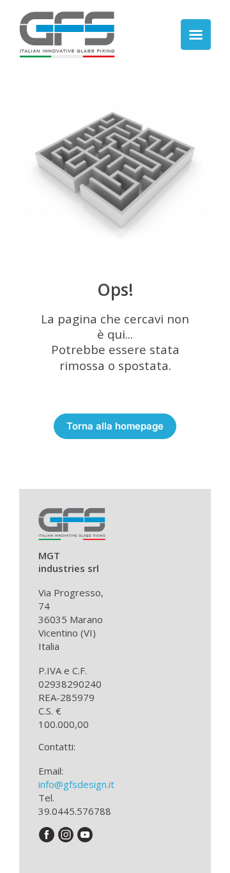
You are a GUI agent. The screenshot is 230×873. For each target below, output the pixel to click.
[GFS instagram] (65, 834)
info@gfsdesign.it (76, 784)
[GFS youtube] (85, 834)
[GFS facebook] (47, 834)
